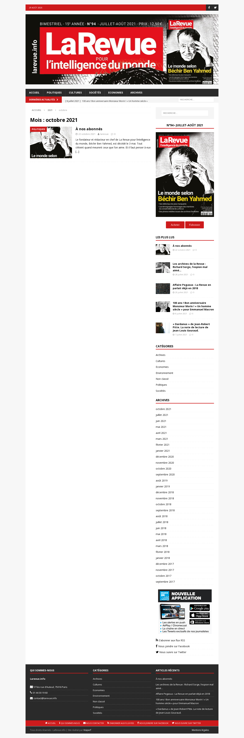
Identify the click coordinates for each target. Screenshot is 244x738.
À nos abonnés (89, 128)
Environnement (164, 373)
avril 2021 (161, 433)
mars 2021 (162, 438)
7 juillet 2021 (181, 334)
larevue (104, 134)
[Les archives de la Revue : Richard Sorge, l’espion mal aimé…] (163, 267)
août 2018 (162, 516)
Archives (136, 92)
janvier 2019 (163, 486)
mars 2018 (162, 546)
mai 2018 (161, 534)
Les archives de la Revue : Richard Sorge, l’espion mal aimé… (190, 267)
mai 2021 (161, 426)
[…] (77, 151)
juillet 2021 (162, 415)
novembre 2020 (165, 462)
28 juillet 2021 (181, 274)
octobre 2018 (163, 504)
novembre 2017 (165, 570)
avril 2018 (161, 540)
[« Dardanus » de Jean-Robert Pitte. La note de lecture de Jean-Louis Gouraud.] (163, 328)
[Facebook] (209, 7)
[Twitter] (215, 7)
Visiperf (87, 730)
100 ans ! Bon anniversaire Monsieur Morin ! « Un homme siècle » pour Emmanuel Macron (193, 306)
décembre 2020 (165, 456)
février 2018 (163, 552)
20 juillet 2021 (181, 292)
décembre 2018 (165, 492)
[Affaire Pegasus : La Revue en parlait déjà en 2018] (163, 288)
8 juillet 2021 (181, 313)
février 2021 (163, 444)
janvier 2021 (163, 450)
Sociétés (95, 92)
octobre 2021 (163, 409)
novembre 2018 (165, 498)
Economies (115, 92)
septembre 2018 (165, 510)
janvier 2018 (163, 558)
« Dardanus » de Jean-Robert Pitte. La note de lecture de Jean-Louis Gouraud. (191, 327)
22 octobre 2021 (86, 134)
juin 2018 (161, 528)
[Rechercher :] (196, 99)
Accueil (34, 92)
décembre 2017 (165, 563)
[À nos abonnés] (163, 249)
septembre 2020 (165, 474)
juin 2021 (161, 421)
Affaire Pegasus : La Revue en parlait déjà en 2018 (192, 286)
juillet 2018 (162, 522)
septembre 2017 (165, 581)
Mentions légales (200, 730)
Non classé (162, 379)
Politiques (54, 92)
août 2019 (162, 480)
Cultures (75, 92)
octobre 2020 (163, 468)
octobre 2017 (163, 575)
